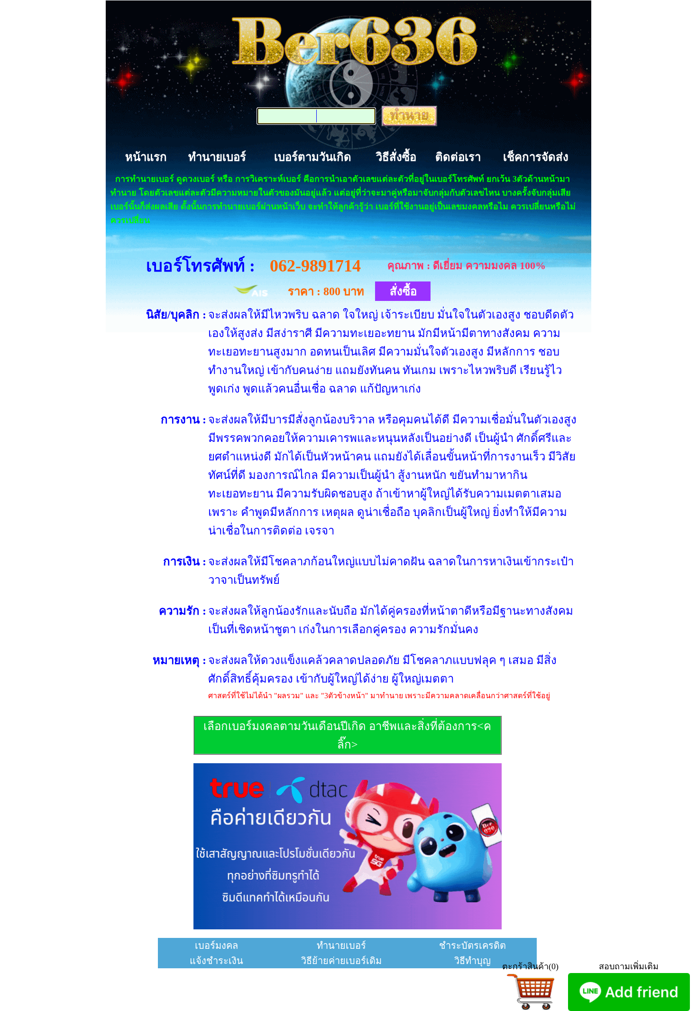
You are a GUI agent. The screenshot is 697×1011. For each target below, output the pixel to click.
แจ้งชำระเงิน (216, 960)
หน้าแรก (146, 157)
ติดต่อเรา (458, 157)
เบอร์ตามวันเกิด (312, 157)
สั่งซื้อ (403, 291)
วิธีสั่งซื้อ (396, 157)
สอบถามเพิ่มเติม (629, 966)
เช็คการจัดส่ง (536, 157)
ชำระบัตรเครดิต (472, 945)
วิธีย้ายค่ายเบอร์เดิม (341, 960)
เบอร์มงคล (216, 945)
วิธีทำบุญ (472, 960)
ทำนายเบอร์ (217, 157)
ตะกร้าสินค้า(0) (530, 966)
